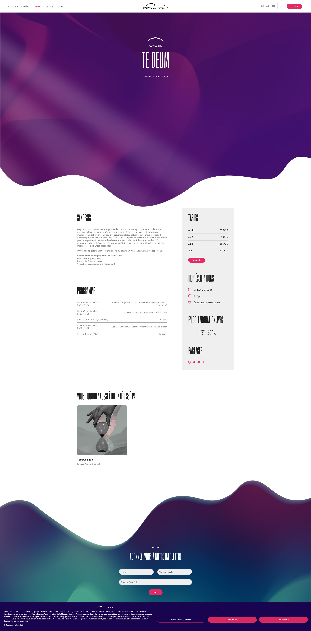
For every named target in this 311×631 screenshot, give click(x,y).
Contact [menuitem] (61, 6)
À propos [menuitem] (11, 9)
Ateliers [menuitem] (49, 6)
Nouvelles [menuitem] (25, 6)
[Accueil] (155, 6)
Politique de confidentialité (14, 625)
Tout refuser (232, 619)
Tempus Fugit (85, 459)
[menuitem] (258, 6)
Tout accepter (283, 619)
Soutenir (294, 6)
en (281, 6)
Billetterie (197, 260)
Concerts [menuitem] (37, 9)
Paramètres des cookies (181, 619)
